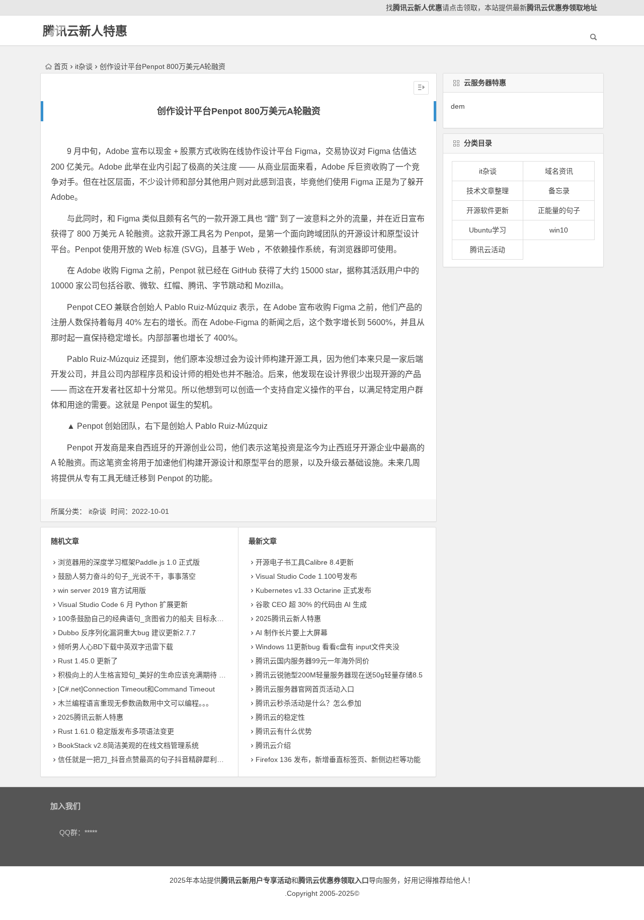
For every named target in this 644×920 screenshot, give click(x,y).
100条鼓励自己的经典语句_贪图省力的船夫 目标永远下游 (148, 619)
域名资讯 (559, 171)
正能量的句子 (559, 210)
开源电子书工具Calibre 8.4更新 (305, 562)
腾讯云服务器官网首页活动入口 (305, 689)
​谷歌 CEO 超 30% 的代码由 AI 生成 (311, 604)
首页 (61, 66)
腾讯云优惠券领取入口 (333, 880)
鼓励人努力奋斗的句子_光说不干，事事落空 (127, 576)
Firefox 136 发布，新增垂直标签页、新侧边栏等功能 (338, 759)
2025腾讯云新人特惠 (90, 717)
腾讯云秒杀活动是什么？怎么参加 (308, 703)
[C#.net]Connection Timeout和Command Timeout (136, 689)
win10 (558, 230)
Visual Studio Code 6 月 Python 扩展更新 (123, 604)
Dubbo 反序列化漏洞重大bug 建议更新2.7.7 (127, 633)
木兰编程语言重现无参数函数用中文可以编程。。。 (135, 703)
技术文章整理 (487, 191)
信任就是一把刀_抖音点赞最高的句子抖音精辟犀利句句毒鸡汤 (155, 759)
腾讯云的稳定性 (280, 717)
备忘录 (559, 191)
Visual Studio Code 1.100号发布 (306, 576)
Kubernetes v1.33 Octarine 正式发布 (313, 590)
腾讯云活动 (487, 250)
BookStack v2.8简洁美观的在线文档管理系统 (128, 745)
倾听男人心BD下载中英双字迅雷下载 (115, 647)
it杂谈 (84, 66)
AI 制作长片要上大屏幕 (292, 633)
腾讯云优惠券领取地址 (562, 8)
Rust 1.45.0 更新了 (88, 661)
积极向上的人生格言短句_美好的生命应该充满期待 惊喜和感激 (156, 675)
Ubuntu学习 (487, 230)
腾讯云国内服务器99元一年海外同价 (312, 661)
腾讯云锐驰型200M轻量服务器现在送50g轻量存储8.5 (339, 675)
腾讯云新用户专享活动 (256, 880)
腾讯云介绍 (273, 745)
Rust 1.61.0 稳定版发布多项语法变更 (116, 731)
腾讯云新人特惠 (85, 31)
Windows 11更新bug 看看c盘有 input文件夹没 (327, 647)
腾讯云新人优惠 (417, 8)
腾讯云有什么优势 (284, 731)
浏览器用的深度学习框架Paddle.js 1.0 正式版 (129, 562)
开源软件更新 (487, 210)
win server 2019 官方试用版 (102, 590)
